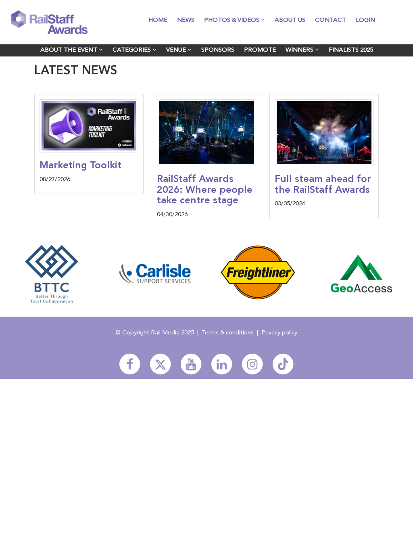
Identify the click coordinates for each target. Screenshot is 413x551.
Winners (300, 50)
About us (290, 20)
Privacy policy (279, 333)
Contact (330, 20)
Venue (177, 50)
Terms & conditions (228, 333)
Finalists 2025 (351, 50)
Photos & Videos (232, 20)
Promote (260, 50)
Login (365, 20)
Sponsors (217, 50)
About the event (69, 50)
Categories (132, 50)
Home (157, 20)
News (185, 20)
